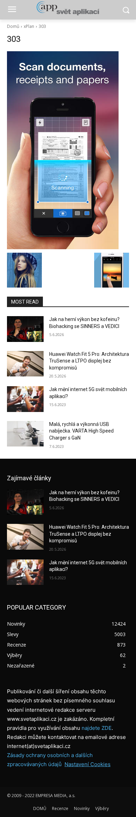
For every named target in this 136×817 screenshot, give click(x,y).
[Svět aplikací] (68, 8)
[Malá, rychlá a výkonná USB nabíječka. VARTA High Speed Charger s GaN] (25, 434)
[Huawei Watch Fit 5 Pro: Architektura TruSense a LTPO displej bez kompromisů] (25, 364)
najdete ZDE (97, 728)
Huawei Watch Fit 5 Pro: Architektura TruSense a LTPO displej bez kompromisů (89, 361)
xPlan (29, 26)
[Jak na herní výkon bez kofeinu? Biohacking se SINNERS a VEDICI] (25, 329)
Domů (13, 26)
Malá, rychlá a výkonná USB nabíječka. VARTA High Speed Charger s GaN (81, 431)
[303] (68, 150)
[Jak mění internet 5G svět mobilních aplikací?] (25, 399)
